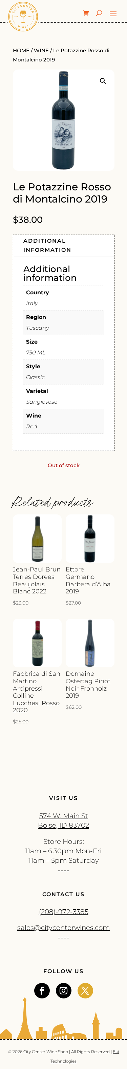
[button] (103, 81)
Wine (41, 51)
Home (21, 51)
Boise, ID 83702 (63, 825)
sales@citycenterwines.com (63, 928)
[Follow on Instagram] (63, 990)
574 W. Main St (63, 816)
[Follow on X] (85, 990)
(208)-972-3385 (63, 912)
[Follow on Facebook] (42, 990)
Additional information (47, 245)
